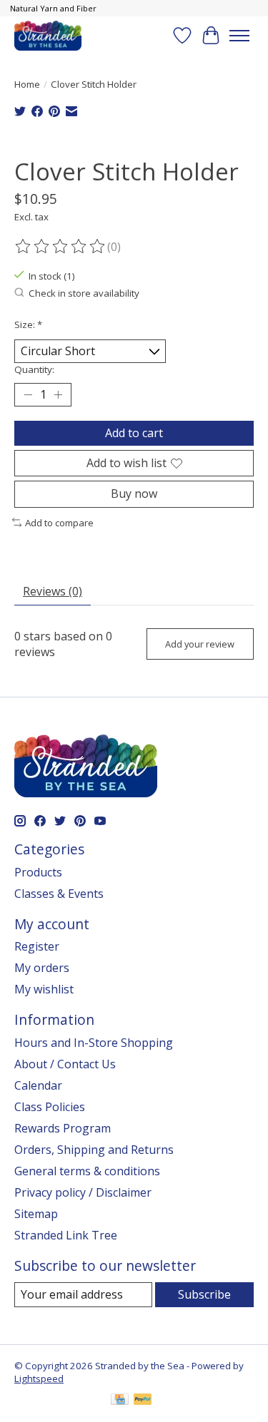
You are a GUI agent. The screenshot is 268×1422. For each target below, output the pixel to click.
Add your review (199, 644)
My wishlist (44, 989)
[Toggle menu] (239, 35)
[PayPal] (143, 1400)
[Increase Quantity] (58, 395)
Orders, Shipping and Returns (94, 1149)
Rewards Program (62, 1128)
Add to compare (59, 522)
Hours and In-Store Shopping (93, 1042)
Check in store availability (84, 293)
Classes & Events (59, 893)
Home (27, 84)
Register (36, 946)
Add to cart (134, 433)
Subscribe (204, 1294)
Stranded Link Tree (65, 1235)
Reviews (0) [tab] (52, 591)
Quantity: (34, 369)
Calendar (38, 1085)
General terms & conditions (87, 1171)
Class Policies (49, 1107)
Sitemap (36, 1214)
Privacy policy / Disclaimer (83, 1192)
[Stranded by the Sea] (47, 35)
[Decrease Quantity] (28, 395)
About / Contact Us (65, 1064)
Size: (28, 324)
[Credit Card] (120, 1400)
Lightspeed (39, 1378)
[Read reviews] (60, 246)
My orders (41, 968)
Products (38, 872)
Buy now (134, 493)
